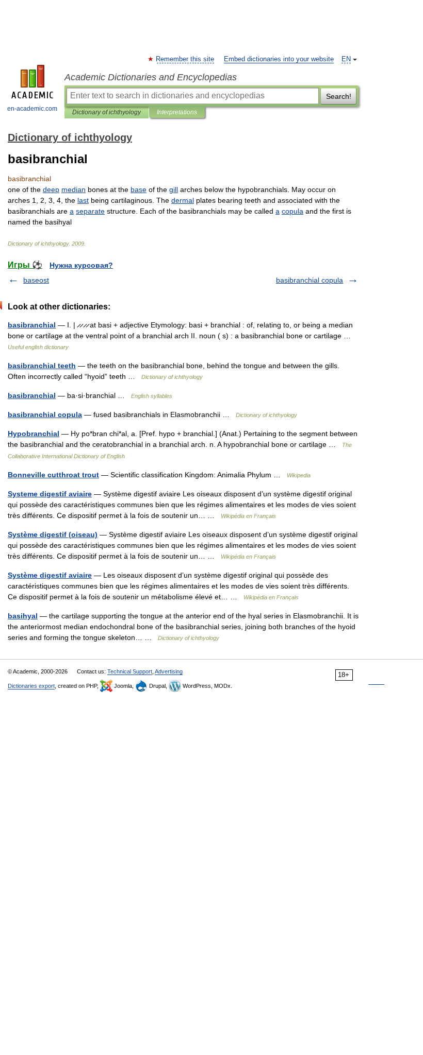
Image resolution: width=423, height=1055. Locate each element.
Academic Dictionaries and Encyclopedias (150, 77)
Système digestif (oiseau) (52, 534)
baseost (36, 280)
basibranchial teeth (42, 365)
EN (346, 59)
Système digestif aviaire (50, 575)
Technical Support (129, 671)
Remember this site (185, 59)
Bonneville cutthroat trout (53, 475)
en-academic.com (32, 108)
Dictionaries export (31, 686)
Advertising (169, 671)
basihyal (23, 616)
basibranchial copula (309, 280)
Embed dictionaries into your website (279, 59)
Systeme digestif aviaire (50, 494)
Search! (338, 96)
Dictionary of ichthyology (106, 112)
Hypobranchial (33, 433)
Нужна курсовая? (81, 265)
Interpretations (177, 112)
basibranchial (32, 325)
